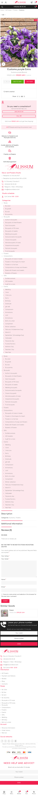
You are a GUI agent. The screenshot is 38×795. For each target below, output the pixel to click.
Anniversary (9, 312)
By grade (8, 208)
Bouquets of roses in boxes (13, 259)
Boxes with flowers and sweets (14, 270)
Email (3, 587)
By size (7, 211)
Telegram (7, 187)
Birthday (8, 301)
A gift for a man (10, 284)
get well (7, 306)
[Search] (2, 7)
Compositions (8, 256)
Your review (5, 559)
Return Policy (22, 753)
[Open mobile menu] (2, 2)
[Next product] (5, 15)
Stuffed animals (10, 278)
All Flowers (9, 10)
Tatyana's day (9, 341)
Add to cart (17, 81)
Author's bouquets (11, 219)
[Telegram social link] (22, 96)
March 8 (7, 332)
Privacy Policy (32, 746)
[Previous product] (1, 15)
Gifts (5, 275)
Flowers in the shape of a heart (15, 261)
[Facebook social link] (18, 96)
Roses (6, 203)
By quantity (9, 214)
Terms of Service (18, 748)
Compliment (9, 323)
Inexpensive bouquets (12, 245)
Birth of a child (9, 321)
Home (2, 10)
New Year (8, 352)
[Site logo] (19, 2)
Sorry (7, 298)
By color (8, 206)
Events (6, 286)
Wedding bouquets (11, 234)
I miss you (8, 295)
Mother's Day (9, 346)
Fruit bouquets (10, 251)
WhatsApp (19, 187)
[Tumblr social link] (9, 741)
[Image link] (9, 651)
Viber (13, 187)
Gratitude (8, 303)
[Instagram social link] (5, 741)
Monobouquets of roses (13, 242)
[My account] (6, 2)
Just (6, 315)
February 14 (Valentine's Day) (14, 329)
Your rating (5, 556)
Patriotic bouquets (11, 248)
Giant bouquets (10, 225)
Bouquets (7, 217)
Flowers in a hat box (11, 264)
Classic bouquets (10, 239)
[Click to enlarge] (3, 64)
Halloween (8, 338)
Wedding (8, 289)
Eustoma (21, 10)
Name (3, 579)
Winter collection (10, 326)
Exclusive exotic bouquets (13, 237)
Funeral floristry (10, 343)
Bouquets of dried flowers (13, 222)
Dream (11, 610)
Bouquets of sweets (11, 231)
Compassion (9, 309)
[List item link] (19, 181)
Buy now (30, 81)
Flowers (15, 10)
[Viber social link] (24, 96)
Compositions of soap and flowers (16, 267)
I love (7, 292)
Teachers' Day (9, 349)
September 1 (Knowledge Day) (14, 335)
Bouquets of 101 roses (12, 228)
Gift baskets (9, 281)
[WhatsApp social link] (20, 96)
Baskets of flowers (11, 273)
